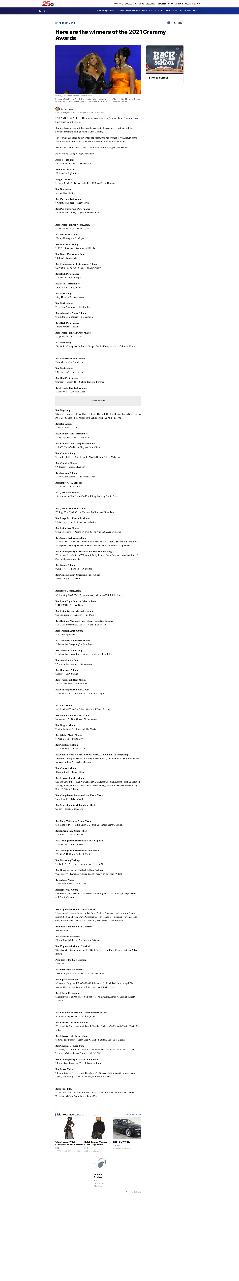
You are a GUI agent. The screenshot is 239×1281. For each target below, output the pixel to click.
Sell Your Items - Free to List (85, 1115)
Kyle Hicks (68, 109)
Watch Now (192, 3)
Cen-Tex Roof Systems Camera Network (132, 10)
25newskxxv (44, 11)
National (139, 3)
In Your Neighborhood (105, 10)
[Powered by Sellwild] (137, 1192)
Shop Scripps (175, 3)
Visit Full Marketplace (133, 1114)
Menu (117, 4)
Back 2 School (185, 10)
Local (128, 3)
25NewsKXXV (40, 11)
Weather (151, 3)
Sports (162, 3)
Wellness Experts (156, 10)
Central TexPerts (171, 10)
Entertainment (65, 23)
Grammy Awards (132, 118)
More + (196, 10)
